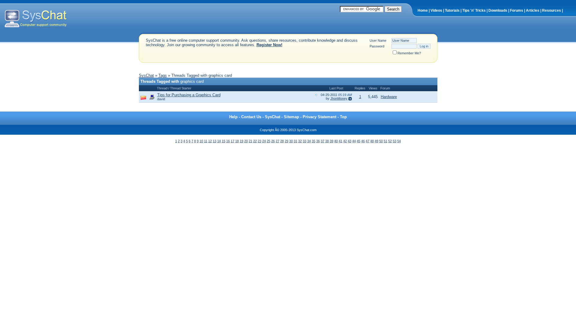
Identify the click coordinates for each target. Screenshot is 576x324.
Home (423, 10)
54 (399, 141)
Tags (162, 75)
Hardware (389, 96)
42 (345, 141)
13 (214, 141)
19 (241, 141)
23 (259, 141)
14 (219, 141)
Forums (516, 10)
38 (327, 141)
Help (233, 117)
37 (322, 141)
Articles (532, 10)
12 (210, 141)
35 (313, 141)
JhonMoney (338, 98)
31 (295, 141)
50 (381, 141)
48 (372, 141)
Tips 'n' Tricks (474, 10)
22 (255, 141)
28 (282, 141)
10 (201, 141)
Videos (436, 10)
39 (331, 141)
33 (304, 141)
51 (385, 141)
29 (286, 141)
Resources (551, 10)
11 (205, 141)
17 (232, 141)
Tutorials (452, 10)
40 (336, 141)
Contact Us (251, 117)
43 (349, 141)
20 (246, 141)
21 (250, 141)
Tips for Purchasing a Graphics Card (188, 95)
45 (358, 141)
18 (237, 141)
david (161, 99)
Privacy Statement (319, 117)
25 (268, 141)
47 (367, 141)
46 (363, 141)
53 (394, 141)
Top (343, 117)
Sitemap (291, 117)
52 (390, 141)
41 (340, 141)
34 (309, 141)
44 (354, 141)
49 (376, 141)
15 (223, 141)
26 (273, 141)
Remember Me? (409, 53)
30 (291, 141)
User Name (378, 40)
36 (318, 141)
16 (228, 141)
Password (377, 46)
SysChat (146, 75)
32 (300, 141)
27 (277, 141)
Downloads (497, 10)
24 (264, 141)
